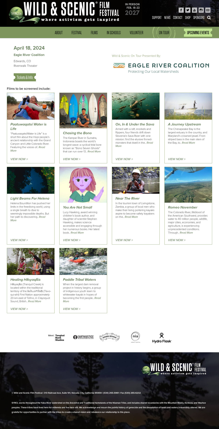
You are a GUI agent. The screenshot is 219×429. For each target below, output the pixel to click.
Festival (77, 32)
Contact (177, 17)
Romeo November (182, 207)
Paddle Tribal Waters (79, 279)
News (167, 17)
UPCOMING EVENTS (198, 32)
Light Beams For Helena (29, 198)
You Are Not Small (77, 207)
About (59, 32)
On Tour (164, 32)
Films (94, 32)
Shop (188, 17)
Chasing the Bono (77, 133)
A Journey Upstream (184, 124)
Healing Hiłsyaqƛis (25, 279)
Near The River (127, 198)
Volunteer (136, 32)
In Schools (114, 32)
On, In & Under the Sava (134, 124)
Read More (94, 151)
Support (157, 17)
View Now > (19, 159)
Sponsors (198, 17)
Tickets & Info (25, 77)
